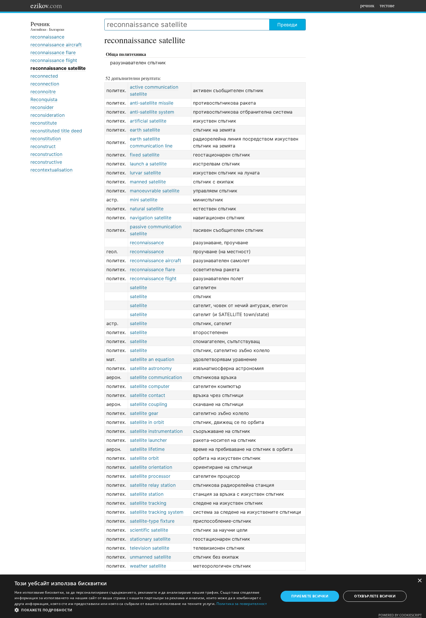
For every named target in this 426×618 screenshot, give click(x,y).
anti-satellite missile (151, 103)
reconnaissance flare (53, 52)
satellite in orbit (147, 422)
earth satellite (145, 130)
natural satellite (146, 209)
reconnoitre (43, 91)
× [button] (419, 581)
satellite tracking (148, 503)
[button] (142, 610)
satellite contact (147, 395)
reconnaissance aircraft (56, 45)
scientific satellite (149, 530)
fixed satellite (144, 155)
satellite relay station (153, 485)
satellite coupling (148, 404)
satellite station (146, 494)
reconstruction (46, 154)
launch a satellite (148, 164)
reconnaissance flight (53, 60)
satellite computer (150, 386)
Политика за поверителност (241, 603)
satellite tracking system (156, 512)
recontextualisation (51, 170)
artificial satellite (148, 121)
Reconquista (43, 99)
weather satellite (148, 566)
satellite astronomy (151, 368)
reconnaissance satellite (58, 68)
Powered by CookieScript (400, 615)
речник (367, 5)
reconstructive (46, 162)
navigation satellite (150, 217)
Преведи (287, 25)
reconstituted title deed (56, 131)
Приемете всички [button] (309, 596)
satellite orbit (144, 458)
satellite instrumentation (156, 431)
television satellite (149, 548)
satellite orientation (151, 467)
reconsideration (47, 115)
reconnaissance (47, 37)
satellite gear (144, 413)
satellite (138, 287)
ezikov (46, 5)
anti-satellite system (152, 112)
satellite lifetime (147, 449)
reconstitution (45, 138)
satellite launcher (148, 440)
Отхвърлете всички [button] (375, 596)
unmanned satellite (150, 557)
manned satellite (148, 182)
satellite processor (150, 476)
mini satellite (143, 200)
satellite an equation (152, 359)
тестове (387, 5)
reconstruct (43, 146)
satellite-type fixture (152, 521)
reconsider (42, 107)
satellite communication (156, 377)
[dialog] (213, 596)
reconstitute (43, 123)
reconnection (44, 84)
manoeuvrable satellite (154, 191)
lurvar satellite (145, 173)
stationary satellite (150, 539)
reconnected (44, 76)
